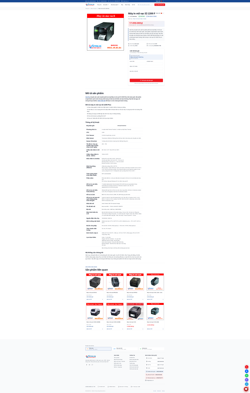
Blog (122, 4)
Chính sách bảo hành (134, 367)
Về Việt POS (132, 357)
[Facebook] (86, 365)
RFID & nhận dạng (118, 365)
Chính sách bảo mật (134, 368)
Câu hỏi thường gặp (134, 365)
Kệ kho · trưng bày (118, 367)
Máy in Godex (143, 18)
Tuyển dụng (132, 363)
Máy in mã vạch (94, 8)
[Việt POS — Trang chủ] (90, 4)
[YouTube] (89, 365)
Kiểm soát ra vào (117, 363)
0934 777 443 (160, 358)
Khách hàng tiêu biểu (134, 359)
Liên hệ (133, 4)
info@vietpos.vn (150, 380)
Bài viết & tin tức (133, 361)
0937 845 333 (160, 368)
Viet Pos (87, 97)
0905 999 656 (160, 361)
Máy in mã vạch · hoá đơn (119, 361)
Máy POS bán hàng (118, 359)
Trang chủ (99, 4)
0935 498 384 (102, 100)
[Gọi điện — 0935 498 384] (246, 367)
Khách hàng (127, 4)
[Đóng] (247, 370)
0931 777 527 (160, 364)
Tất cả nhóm (116, 357)
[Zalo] (92, 365)
